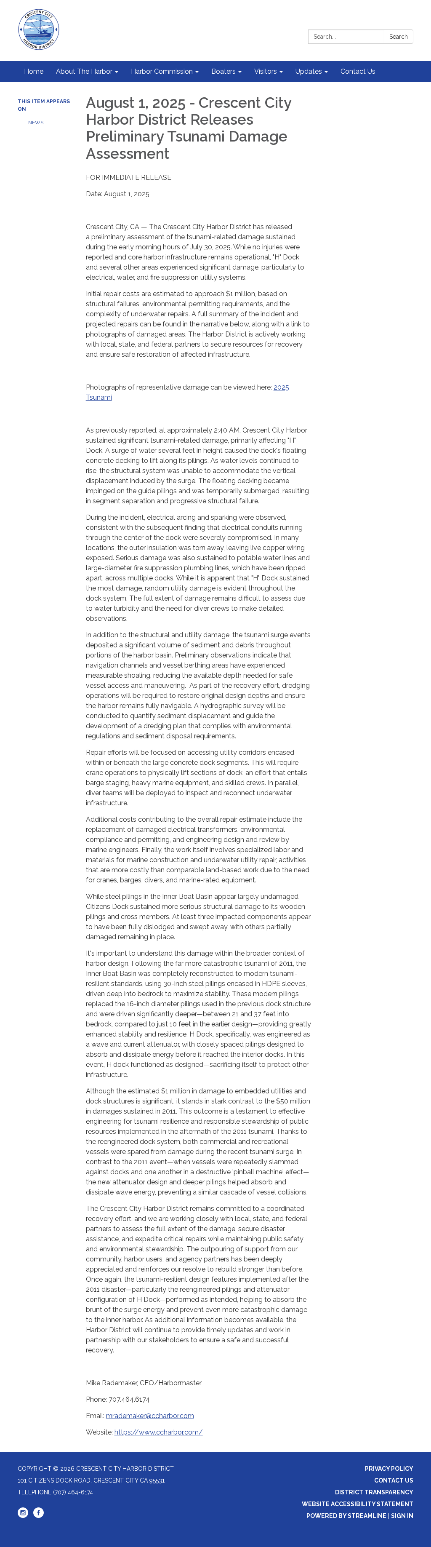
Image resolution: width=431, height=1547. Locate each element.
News (35, 123)
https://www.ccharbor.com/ (158, 1432)
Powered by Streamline (346, 1515)
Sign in (402, 1515)
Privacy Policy (389, 1468)
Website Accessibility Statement (357, 1504)
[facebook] (38, 1515)
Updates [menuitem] (308, 71)
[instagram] (23, 1515)
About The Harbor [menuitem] (84, 71)
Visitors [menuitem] (265, 71)
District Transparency (374, 1492)
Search (398, 36)
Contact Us (393, 1480)
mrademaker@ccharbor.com (150, 1416)
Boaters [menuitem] (223, 71)
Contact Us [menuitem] (358, 71)
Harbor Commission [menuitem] (162, 71)
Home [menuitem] (33, 71)
